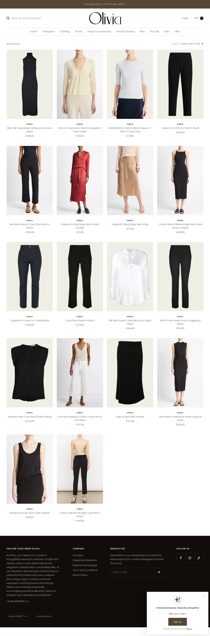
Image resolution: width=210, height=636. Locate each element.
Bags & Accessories (99, 31)
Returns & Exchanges (85, 565)
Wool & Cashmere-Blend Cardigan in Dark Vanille (80, 129)
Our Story (78, 555)
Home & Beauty (125, 31)
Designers (49, 31)
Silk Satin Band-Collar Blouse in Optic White (130, 322)
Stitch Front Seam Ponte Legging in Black (180, 322)
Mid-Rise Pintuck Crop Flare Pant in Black (30, 226)
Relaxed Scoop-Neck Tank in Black (30, 512)
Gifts (177, 31)
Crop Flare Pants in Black (80, 320)
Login (185, 18)
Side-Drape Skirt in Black (130, 416)
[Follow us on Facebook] (180, 557)
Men (142, 31)
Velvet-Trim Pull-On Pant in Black (180, 128)
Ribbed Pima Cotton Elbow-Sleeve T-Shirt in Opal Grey (130, 129)
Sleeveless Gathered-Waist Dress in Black (180, 418)
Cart (198, 18)
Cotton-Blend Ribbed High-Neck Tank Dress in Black (180, 226)
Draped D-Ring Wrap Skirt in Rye (130, 224)
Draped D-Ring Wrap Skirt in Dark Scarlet (80, 226)
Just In (33, 31)
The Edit (154, 31)
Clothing (65, 31)
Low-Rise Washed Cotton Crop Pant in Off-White (80, 418)
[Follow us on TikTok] (198, 557)
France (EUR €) (16, 616)
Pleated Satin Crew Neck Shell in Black (30, 416)
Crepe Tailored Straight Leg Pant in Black (80, 514)
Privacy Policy (80, 575)
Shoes (78, 31)
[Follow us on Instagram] (189, 557)
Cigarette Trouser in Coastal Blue (29, 320)
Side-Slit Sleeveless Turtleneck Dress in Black (29, 129)
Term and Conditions (85, 570)
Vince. (29, 124)
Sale (166, 31)
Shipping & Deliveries (85, 560)
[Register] (159, 572)
